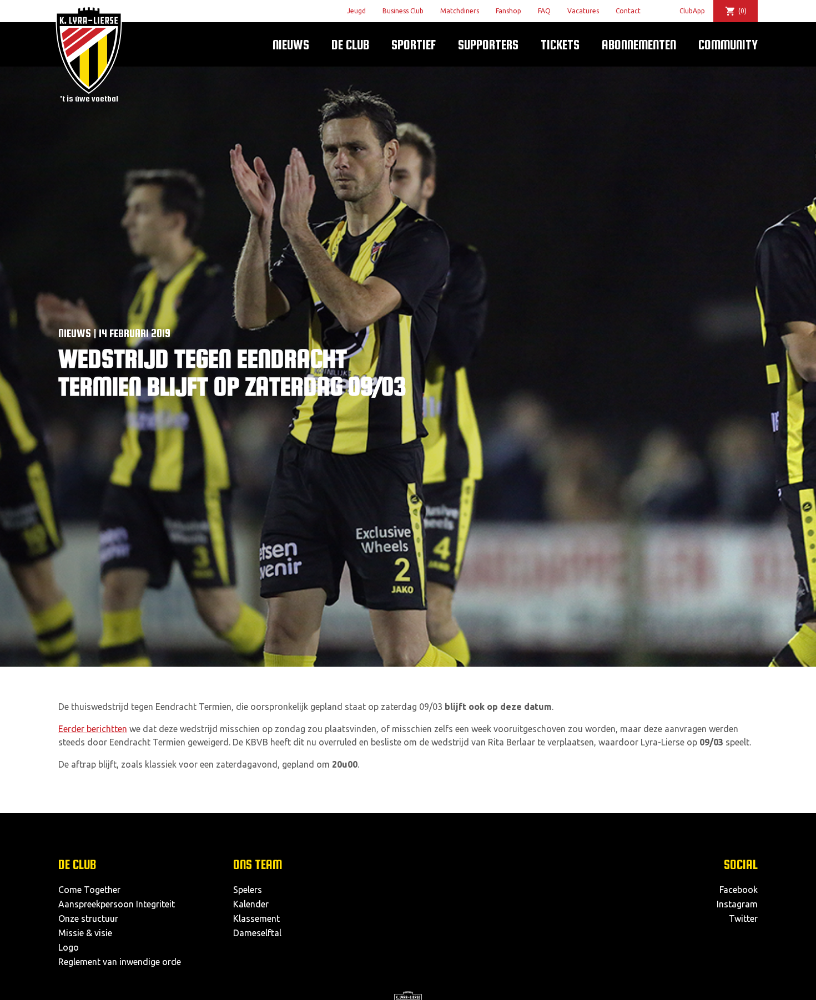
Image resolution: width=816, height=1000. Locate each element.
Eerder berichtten (92, 729)
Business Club (403, 10)
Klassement (256, 918)
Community (728, 44)
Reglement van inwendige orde (119, 962)
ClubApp (692, 10)
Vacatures (583, 10)
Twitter (743, 918)
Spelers (247, 890)
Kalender (251, 904)
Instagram (737, 904)
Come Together (89, 890)
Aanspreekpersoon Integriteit (116, 904)
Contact (628, 10)
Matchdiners (459, 10)
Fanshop (508, 10)
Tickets (560, 44)
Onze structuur (88, 918)
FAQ (544, 10)
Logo (68, 947)
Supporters (488, 44)
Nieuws (291, 44)
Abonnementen (639, 44)
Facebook (738, 890)
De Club (350, 44)
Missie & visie (85, 933)
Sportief (413, 44)
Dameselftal (257, 933)
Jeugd (356, 10)
